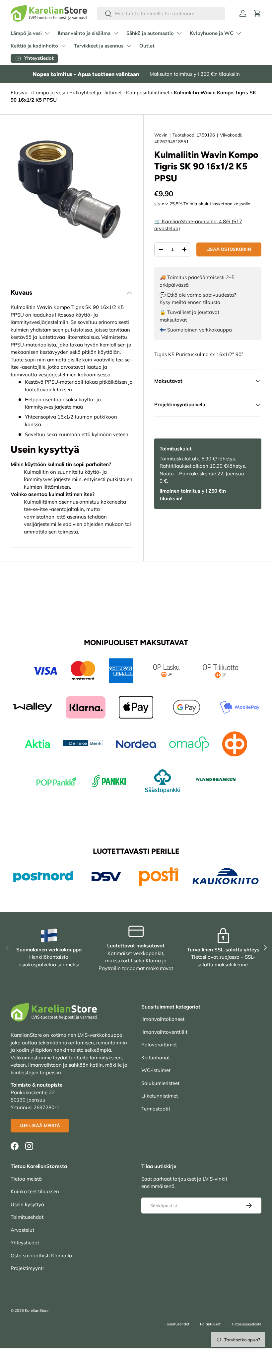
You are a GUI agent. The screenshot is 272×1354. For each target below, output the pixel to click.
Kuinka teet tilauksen (35, 1191)
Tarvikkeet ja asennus (98, 46)
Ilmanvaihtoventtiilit (164, 1032)
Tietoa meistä (26, 1179)
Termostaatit (155, 1109)
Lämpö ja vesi (26, 33)
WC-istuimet (155, 1070)
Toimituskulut (197, 203)
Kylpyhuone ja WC (211, 33)
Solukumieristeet (160, 1083)
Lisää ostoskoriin (228, 249)
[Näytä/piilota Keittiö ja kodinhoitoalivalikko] (63, 46)
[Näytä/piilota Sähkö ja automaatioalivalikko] (179, 33)
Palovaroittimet (159, 1044)
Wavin (161, 135)
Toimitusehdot (27, 1217)
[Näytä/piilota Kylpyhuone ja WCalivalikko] (238, 33)
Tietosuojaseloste (246, 1324)
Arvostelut (22, 1230)
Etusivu (19, 92)
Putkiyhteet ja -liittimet (95, 92)
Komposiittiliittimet (148, 92)
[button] (257, 13)
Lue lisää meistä (40, 1125)
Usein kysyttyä (27, 1204)
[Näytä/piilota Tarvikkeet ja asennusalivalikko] (129, 46)
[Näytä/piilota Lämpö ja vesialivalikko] (47, 33)
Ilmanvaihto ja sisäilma (84, 33)
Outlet (147, 46)
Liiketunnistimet (159, 1096)
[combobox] (161, 13)
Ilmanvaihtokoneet (162, 1019)
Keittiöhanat (155, 1057)
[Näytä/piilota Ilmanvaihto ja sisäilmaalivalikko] (116, 33)
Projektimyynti (27, 1268)
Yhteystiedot (25, 1242)
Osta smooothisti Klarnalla (41, 1255)
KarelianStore (36, 1310)
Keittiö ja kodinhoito (34, 46)
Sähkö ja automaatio (150, 33)
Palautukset (210, 1324)
